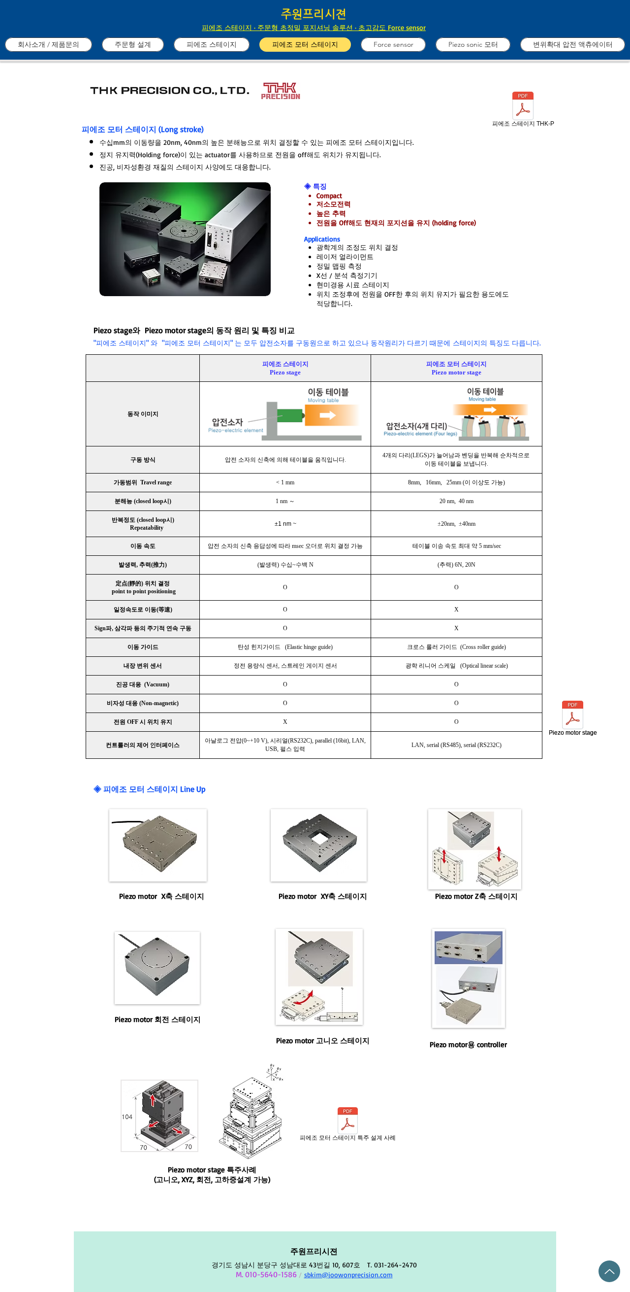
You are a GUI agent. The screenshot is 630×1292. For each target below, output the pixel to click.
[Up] (609, 1271)
